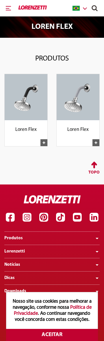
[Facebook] (10, 217)
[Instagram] (27, 217)
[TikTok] (60, 217)
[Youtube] (77, 217)
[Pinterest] (43, 217)
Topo (94, 172)
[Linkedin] (94, 217)
